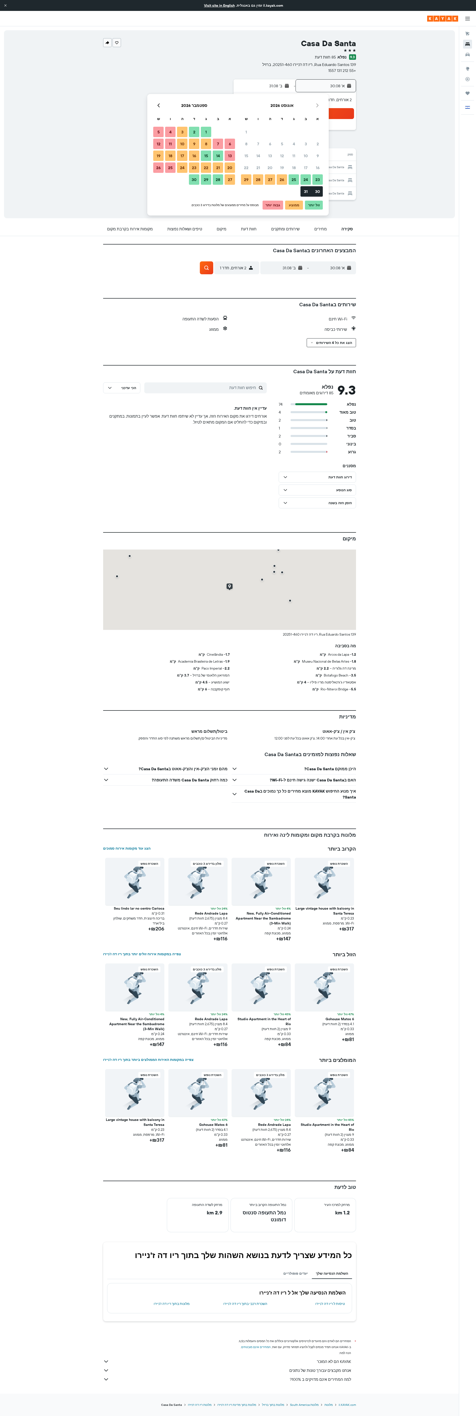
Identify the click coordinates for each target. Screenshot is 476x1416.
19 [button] (282, 167)
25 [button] (294, 179)
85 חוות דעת (325, 57)
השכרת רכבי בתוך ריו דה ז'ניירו (245, 1303)
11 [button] (293, 155)
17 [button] (305, 167)
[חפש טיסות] (467, 34)
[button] (5, 5)
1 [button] (246, 131)
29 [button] (246, 179)
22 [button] (246, 167)
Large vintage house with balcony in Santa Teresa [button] (325, 911)
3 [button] (306, 143)
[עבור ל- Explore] (467, 69)
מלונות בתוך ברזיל (273, 1405)
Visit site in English (219, 5)
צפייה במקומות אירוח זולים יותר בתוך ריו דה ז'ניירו (142, 954)
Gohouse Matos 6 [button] (340, 1019)
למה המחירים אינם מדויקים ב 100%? (320, 1379)
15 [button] (246, 155)
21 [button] (258, 167)
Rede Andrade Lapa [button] (211, 913)
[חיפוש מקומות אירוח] (467, 44)
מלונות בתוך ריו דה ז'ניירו (172, 1303)
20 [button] (270, 167)
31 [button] (306, 191)
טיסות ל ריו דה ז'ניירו (330, 1303)
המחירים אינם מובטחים (256, 1347)
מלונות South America (304, 1405)
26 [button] (282, 179)
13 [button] (270, 155)
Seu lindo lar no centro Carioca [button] (139, 908)
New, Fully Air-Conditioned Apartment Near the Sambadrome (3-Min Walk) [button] (263, 918)
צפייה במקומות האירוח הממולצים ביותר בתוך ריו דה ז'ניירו (148, 1059)
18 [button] (294, 167)
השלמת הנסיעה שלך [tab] (332, 1273)
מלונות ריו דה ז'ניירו (199, 1405)
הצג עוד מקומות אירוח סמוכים (126, 848)
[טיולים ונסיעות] (467, 93)
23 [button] (317, 179)
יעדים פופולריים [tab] (295, 1273)
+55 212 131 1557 (342, 70)
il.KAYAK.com (347, 1405)
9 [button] (318, 155)
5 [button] (282, 143)
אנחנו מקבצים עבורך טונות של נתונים (320, 1370)
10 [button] (306, 155)
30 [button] (317, 191)
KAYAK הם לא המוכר (334, 1361)
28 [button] (258, 179)
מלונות (329, 1405)
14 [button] (258, 155)
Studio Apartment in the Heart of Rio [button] (264, 1021)
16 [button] (318, 167)
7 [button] (258, 143)
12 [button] (282, 155)
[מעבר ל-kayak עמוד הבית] (442, 19)
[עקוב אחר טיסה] (467, 79)
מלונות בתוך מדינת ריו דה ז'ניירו (236, 1405)
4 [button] (294, 143)
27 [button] (270, 179)
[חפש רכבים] (467, 55)
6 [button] (270, 143)
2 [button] (318, 143)
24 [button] (305, 179)
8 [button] (246, 143)
